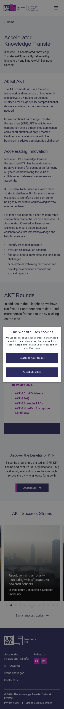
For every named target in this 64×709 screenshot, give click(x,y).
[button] (32, 358)
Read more (34, 348)
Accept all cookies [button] (32, 372)
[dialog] (32, 354)
